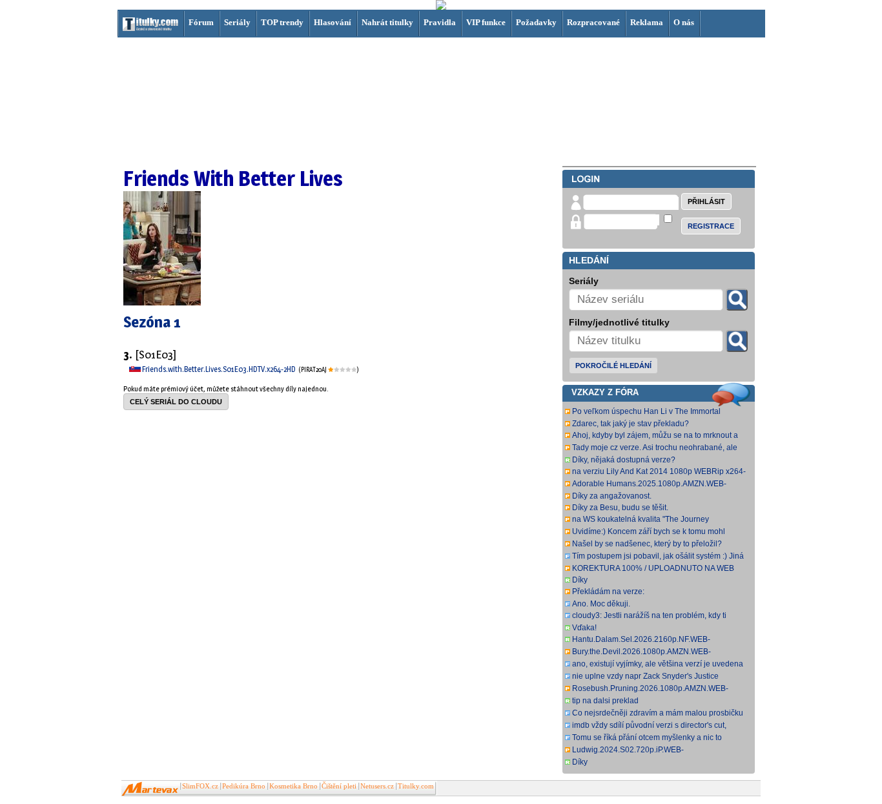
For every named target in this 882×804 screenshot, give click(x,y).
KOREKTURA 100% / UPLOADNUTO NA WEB (653, 568)
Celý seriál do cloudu (176, 402)
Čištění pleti (339, 786)
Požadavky (536, 22)
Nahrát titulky (387, 22)
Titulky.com (416, 786)
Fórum (201, 22)
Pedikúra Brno (243, 786)
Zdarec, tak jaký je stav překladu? (630, 423)
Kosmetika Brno (293, 786)
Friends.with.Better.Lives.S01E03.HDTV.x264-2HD (219, 369)
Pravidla (440, 22)
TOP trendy (282, 22)
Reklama (646, 22)
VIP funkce (486, 22)
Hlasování (332, 22)
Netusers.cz (377, 786)
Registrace (711, 226)
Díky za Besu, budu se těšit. (620, 507)
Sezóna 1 (152, 322)
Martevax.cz (150, 789)
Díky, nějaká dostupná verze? (623, 459)
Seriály (237, 22)
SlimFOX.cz (200, 786)
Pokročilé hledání (613, 365)
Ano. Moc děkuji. (601, 603)
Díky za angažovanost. (611, 495)
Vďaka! (584, 627)
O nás (683, 22)
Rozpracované (593, 22)
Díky (580, 579)
